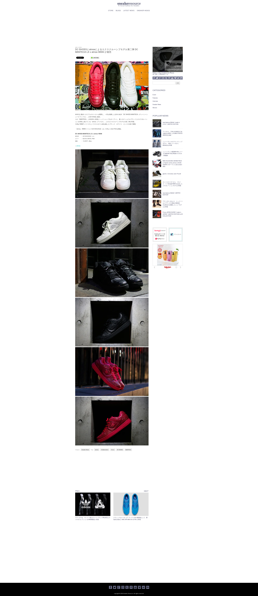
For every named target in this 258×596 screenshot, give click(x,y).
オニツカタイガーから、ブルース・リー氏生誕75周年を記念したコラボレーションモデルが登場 (172, 184)
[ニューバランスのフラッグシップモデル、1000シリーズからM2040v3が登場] (157, 143)
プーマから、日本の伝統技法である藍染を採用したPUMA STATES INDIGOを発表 (172, 133)
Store (110, 10)
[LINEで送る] (95, 58)
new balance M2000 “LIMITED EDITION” (171, 194)
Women (155, 108)
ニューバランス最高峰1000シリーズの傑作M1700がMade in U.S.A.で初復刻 (173, 153)
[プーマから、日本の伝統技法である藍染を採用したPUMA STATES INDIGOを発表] (157, 133)
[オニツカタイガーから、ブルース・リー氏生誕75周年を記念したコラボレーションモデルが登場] (157, 184)
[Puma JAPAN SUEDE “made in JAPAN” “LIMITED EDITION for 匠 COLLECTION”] (157, 214)
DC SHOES (120, 449)
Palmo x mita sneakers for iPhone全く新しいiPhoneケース (163, 73)
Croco (112, 449)
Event (154, 95)
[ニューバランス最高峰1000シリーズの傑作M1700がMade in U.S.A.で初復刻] (157, 154)
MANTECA (128, 449)
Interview (155, 101)
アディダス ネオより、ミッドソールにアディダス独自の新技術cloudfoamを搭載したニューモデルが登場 (173, 204)
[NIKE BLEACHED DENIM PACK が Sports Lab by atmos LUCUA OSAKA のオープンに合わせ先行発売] (157, 164)
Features (155, 98)
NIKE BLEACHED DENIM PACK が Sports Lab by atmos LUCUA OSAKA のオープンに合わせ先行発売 (172, 163)
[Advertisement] (129, 29)
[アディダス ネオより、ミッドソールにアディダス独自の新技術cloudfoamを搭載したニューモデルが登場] (157, 204)
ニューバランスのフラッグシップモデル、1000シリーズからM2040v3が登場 (172, 143)
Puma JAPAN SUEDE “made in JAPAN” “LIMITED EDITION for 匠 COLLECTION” (173, 214)
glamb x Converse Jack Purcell (172, 174)
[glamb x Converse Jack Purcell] (157, 174)
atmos (78, 146)
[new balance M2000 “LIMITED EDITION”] (157, 194)
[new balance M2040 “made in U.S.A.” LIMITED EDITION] (157, 123)
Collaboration (104, 449)
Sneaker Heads (143, 10)
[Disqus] (112, 551)
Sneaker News (85, 449)
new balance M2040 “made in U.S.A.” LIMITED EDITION (171, 123)
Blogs (118, 10)
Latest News (128, 10)
